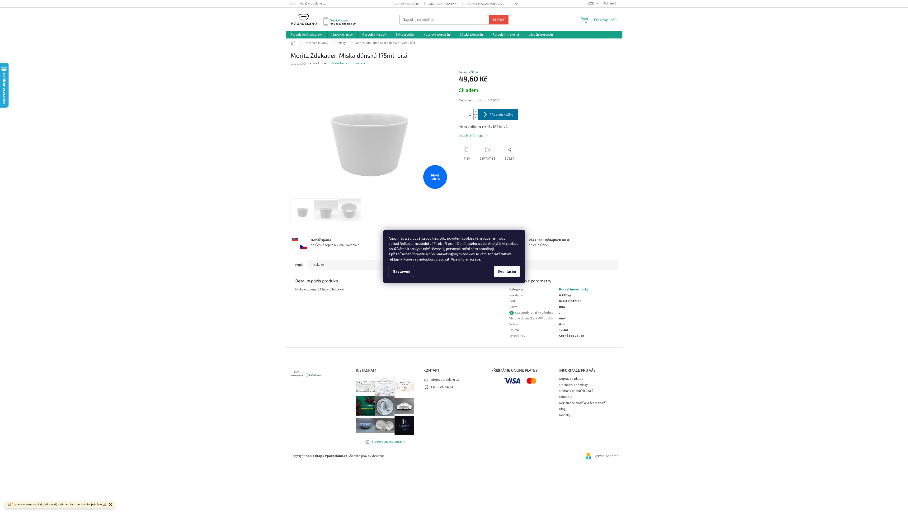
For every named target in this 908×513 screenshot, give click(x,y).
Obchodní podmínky (443, 4)
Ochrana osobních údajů (485, 4)
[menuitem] (306, 34)
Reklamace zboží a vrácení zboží (582, 403)
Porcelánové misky (573, 289)
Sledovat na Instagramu (388, 441)
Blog (562, 409)
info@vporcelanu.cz (445, 379)
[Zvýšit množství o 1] (475, 111)
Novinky (564, 415)
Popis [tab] (299, 264)
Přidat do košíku (501, 114)
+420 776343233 (442, 387)
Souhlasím (507, 271)
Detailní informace (472, 135)
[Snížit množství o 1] (475, 117)
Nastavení (401, 271)
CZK (591, 3)
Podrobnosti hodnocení (348, 63)
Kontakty (565, 396)
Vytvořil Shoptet (606, 456)
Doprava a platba (406, 4)
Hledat (499, 20)
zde (477, 259)
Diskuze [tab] (318, 264)
